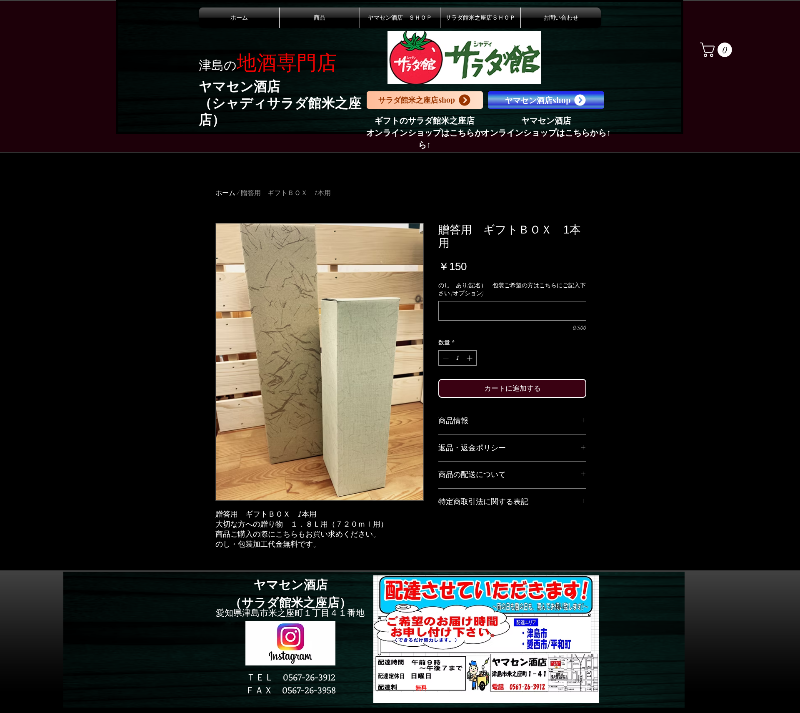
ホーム (225, 193)
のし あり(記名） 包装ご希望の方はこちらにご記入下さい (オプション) (512, 289)
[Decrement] (445, 358)
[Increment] (470, 358)
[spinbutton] (457, 358)
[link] (717, 50)
